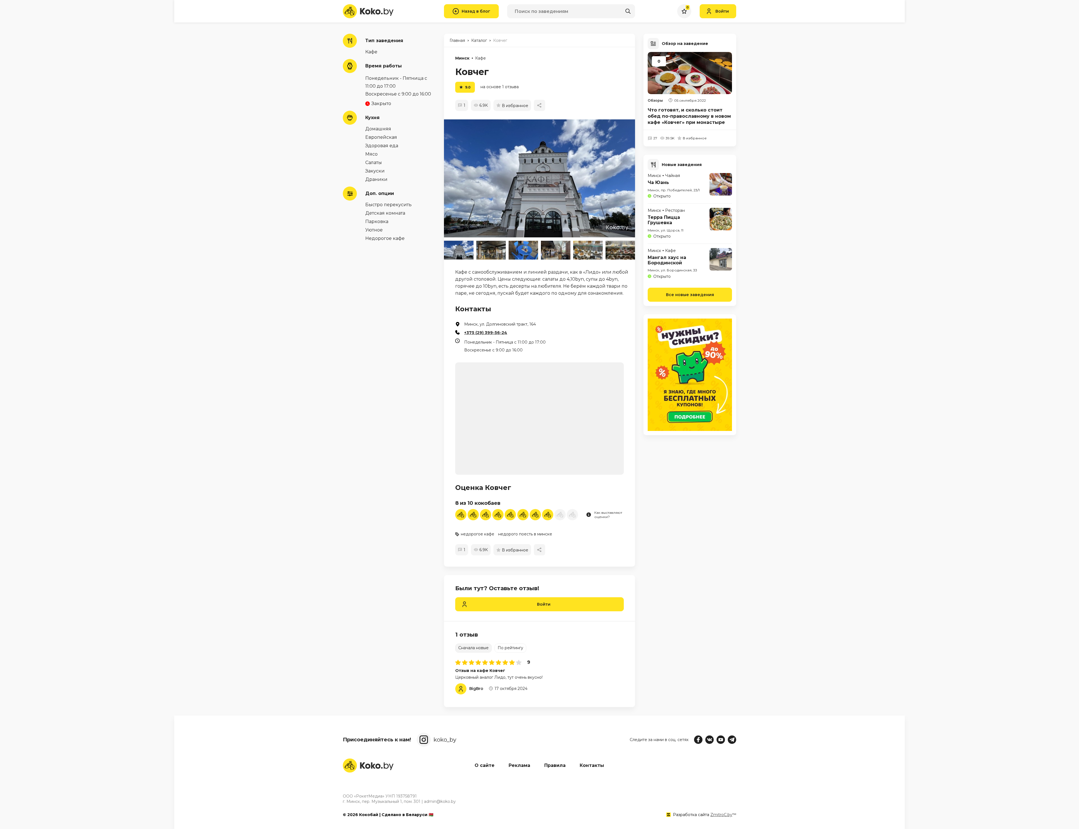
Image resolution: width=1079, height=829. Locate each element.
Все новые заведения (690, 294)
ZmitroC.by (721, 814)
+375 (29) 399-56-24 (485, 332)
